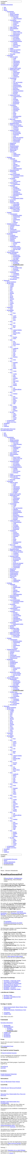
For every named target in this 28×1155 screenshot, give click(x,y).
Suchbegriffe (4, 1)
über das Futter (16, 249)
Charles (12, 303)
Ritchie (15, 406)
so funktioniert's (11, 420)
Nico (14, 379)
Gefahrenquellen (14, 147)
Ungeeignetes (16, 141)
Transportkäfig (16, 242)
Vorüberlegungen (14, 15)
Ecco (14, 318)
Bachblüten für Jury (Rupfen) (11, 985)
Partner (14, 1081)
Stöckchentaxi (16, 34)
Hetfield (15, 407)
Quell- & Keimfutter (15, 174)
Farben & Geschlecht (15, 49)
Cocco (11, 301)
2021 (11, 335)
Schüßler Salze (13, 266)
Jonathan (15, 410)
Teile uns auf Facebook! (15, 1087)
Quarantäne (16, 37)
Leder (14, 136)
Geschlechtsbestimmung (16, 41)
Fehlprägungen (13, 232)
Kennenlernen (10, 11)
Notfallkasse (13, 238)
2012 (11, 395)
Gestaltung (15, 127)
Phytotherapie (13, 276)
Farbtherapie (13, 272)
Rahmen (15, 71)
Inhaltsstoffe (16, 205)
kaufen (14, 173)
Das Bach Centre (8, 995)
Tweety (15, 417)
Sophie (14, 415)
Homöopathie (13, 253)
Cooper (15, 383)
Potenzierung (16, 255)
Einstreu (15, 106)
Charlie (12, 286)
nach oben (3, 1068)
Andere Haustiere (17, 18)
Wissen (5, 10)
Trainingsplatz (16, 216)
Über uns (3, 1081)
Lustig (7, 1101)
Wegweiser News (5, 1094)
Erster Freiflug (16, 31)
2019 (11, 347)
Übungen (15, 222)
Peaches (15, 337)
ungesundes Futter (14, 202)
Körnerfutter (13, 171)
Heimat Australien (14, 14)
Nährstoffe (12, 158)
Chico (14, 366)
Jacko (14, 359)
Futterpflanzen (16, 192)
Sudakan (15, 393)
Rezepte (12, 201)
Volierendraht (16, 72)
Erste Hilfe (15, 259)
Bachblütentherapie (14, 260)
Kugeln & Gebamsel (18, 137)
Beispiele (15, 93)
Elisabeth (15, 362)
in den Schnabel (17, 248)
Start (5, 7)
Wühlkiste (12, 144)
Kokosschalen (16, 140)
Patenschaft (6, 280)
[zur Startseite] (8, 429)
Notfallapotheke (14, 236)
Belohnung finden (17, 215)
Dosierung (15, 269)
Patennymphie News (15, 1094)
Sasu (11, 294)
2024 (11, 321)
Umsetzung (16, 129)
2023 (11, 324)
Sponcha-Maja (16, 332)
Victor (14, 334)
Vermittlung (6, 423)
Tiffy (14, 403)
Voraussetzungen (17, 96)
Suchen (3, 3)
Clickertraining (13, 214)
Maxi (11, 300)
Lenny (11, 306)
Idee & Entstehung (11, 281)
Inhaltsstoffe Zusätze (18, 198)
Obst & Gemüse (17, 190)
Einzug (11, 30)
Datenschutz (14, 1074)
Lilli (14, 388)
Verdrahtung (16, 64)
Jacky (14, 320)
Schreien (12, 226)
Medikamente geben (15, 246)
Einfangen (12, 240)
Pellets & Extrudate (14, 208)
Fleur (11, 304)
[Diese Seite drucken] (1, 868)
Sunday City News (11, 422)
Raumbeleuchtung (14, 123)
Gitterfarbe (15, 65)
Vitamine (15, 164)
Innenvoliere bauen (14, 69)
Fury (14, 390)
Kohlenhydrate (16, 161)
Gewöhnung (16, 188)
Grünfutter (15, 191)
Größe (14, 58)
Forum (5, 424)
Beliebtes (15, 187)
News (5, 8)
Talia (14, 413)
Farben (11, 48)
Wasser (15, 167)
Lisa (14, 352)
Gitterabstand (16, 61)
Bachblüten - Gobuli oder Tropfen (12, 980)
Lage (14, 81)
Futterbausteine (13, 182)
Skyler (11, 296)
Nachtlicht (15, 117)
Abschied (12, 250)
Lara (14, 375)
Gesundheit (16, 100)
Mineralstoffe (16, 165)
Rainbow (15, 357)
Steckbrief (12, 13)
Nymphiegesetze (5, 1103)
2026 (11, 311)
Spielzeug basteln (14, 130)
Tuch (14, 245)
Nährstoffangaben (17, 168)
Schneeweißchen (17, 389)
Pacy (11, 290)
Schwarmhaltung (14, 28)
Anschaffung (13, 20)
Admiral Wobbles (17, 330)
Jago (14, 396)
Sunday (15, 400)
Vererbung (15, 47)
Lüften (14, 153)
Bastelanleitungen (14, 146)
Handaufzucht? (17, 21)
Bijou (14, 325)
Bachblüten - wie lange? (10, 987)
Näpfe (14, 115)
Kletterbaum (13, 143)
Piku (14, 327)
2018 (11, 358)
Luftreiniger (16, 156)
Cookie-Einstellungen (6, 1075)
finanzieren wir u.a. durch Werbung (16, 1150)
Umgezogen (10, 307)
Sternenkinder (10, 310)
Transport (12, 239)
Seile (14, 112)
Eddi (14, 364)
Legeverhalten (16, 52)
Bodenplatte (16, 73)
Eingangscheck (17, 39)
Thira (11, 287)
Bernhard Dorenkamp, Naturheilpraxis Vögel (15, 1009)
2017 (11, 361)
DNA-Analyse (16, 45)
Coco (14, 345)
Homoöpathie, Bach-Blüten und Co (12, 986)
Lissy (14, 365)
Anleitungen (16, 76)
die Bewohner (10, 283)
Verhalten (15, 44)
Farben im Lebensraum (15, 124)
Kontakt (3, 1074)
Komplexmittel (16, 256)
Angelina (15, 378)
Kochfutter (12, 178)
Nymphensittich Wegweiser (10, 859)
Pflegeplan (12, 54)
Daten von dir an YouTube (14, 1143)
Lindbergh (15, 348)
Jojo (14, 341)
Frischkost (12, 185)
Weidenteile (16, 134)
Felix (14, 354)
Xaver (14, 351)
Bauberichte (16, 103)
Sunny (14, 338)
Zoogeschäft (16, 25)
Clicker (15, 218)
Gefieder (15, 42)
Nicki (14, 402)
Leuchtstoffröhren (17, 122)
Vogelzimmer (13, 78)
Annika (15, 373)
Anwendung (16, 257)
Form (14, 59)
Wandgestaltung (17, 85)
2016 (11, 369)
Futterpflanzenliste (17, 194)
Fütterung (15, 75)
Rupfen (12, 228)
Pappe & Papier (17, 139)
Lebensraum (10, 55)
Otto (14, 355)
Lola (14, 323)
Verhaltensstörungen (12, 223)
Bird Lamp (12, 119)
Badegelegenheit (17, 116)
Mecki (11, 297)
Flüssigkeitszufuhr (14, 170)
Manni (14, 368)
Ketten (14, 113)
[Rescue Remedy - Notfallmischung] (13, 878)
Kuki (11, 289)
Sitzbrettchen (16, 109)
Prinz (14, 399)
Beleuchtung (16, 89)
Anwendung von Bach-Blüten (11, 982)
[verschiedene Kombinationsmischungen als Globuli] (14, 922)
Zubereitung (16, 177)
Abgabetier (16, 23)
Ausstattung (13, 105)
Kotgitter (15, 66)
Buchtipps (3, 1101)
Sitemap (18, 1081)
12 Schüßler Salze (17, 267)
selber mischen (16, 181)
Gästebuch (6, 426)
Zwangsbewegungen (15, 231)
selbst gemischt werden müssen (15, 956)
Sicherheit (15, 92)
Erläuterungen (16, 184)
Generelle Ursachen (15, 225)
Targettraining (16, 219)
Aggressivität (13, 229)
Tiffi (14, 382)
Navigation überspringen (7, 4)
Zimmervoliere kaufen (15, 68)
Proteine (15, 160)
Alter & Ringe (13, 27)
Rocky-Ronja (16, 344)
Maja (14, 416)
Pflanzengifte (13, 150)
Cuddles (12, 284)
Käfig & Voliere (14, 56)
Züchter (15, 24)
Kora (14, 313)
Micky (14, 349)
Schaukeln (15, 110)
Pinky (14, 376)
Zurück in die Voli (17, 32)
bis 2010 (12, 412)
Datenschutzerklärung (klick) (8, 1125)
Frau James (16, 381)
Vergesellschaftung (14, 35)
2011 (11, 405)
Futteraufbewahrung (15, 206)
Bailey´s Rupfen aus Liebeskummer (12, 983)
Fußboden (15, 83)
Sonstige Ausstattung (18, 90)
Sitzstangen (16, 107)
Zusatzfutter (13, 197)
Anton (14, 419)
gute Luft (12, 151)
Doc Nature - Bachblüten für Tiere (12, 996)
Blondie (12, 293)
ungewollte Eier (14, 51)
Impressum (7, 1074)
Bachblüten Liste (8, 998)
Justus (14, 342)
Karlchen (15, 398)
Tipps (14, 221)
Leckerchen (13, 199)
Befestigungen (16, 131)
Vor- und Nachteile (17, 82)
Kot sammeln (16, 38)
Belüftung (15, 88)
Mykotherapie (13, 279)
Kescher (15, 243)
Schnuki (12, 298)
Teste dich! (15, 17)
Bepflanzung (16, 102)
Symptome (12, 235)
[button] (11, 1129)
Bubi (14, 409)
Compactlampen (17, 120)
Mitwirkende (8, 1081)
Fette (14, 163)
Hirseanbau (16, 195)
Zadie (14, 331)
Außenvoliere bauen (15, 95)
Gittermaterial (16, 62)
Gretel (14, 315)
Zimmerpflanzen (14, 148)
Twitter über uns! (5, 1087)
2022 (11, 328)
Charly (11, 291)
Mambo (15, 385)
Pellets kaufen (16, 209)
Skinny (15, 317)
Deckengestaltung (17, 86)
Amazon (11, 1153)
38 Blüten (15, 262)
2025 (11, 314)
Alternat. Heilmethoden (12, 252)
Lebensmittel (16, 204)
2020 (11, 340)
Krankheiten (10, 233)
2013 (11, 392)
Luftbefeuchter (16, 154)
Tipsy (11, 308)
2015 (11, 372)
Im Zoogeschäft (17, 133)
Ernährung (9, 157)
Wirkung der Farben (18, 126)
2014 (11, 386)
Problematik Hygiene (18, 175)
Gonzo (14, 371)
